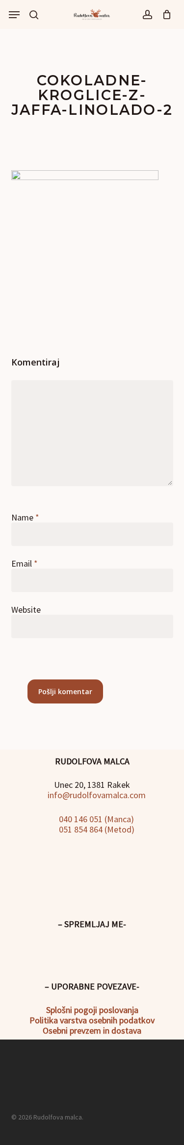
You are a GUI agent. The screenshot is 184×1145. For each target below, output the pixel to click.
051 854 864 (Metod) (95, 829)
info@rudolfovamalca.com (96, 795)
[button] (14, 15)
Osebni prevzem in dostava (92, 1030)
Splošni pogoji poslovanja (92, 1009)
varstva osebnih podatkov (106, 1020)
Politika (43, 1020)
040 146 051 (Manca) (95, 819)
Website (26, 609)
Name (25, 517)
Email (24, 563)
